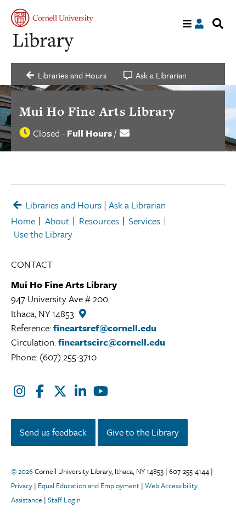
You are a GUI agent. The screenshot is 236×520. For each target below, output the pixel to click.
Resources (99, 221)
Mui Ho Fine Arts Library (97, 111)
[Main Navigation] (187, 23)
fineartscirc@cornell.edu (111, 342)
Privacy (21, 485)
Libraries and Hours (62, 205)
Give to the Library (142, 432)
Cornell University (52, 17)
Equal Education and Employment (88, 485)
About (57, 221)
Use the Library (43, 234)
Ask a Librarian (137, 205)
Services (144, 221)
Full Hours (89, 133)
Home (23, 221)
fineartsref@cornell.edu (104, 328)
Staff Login (64, 499)
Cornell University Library (44, 42)
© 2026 (22, 471)
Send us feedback (53, 432)
